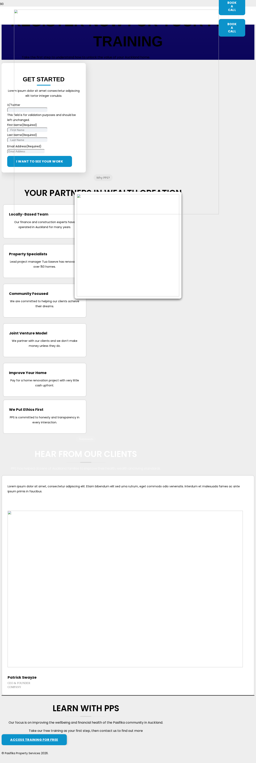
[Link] (116, 213)
